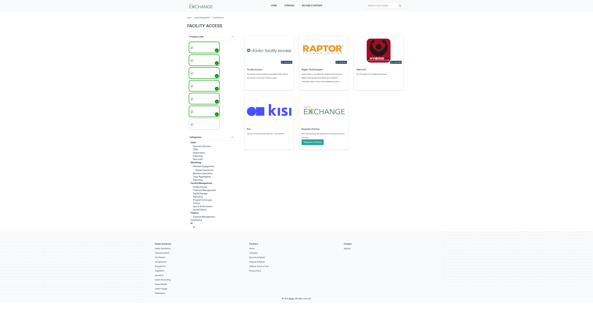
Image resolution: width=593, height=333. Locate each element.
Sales (193, 142)
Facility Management (201, 183)
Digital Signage (200, 193)
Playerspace (160, 293)
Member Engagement (203, 166)
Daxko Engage (161, 289)
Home (274, 5)
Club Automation (162, 253)
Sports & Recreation (202, 206)
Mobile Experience (204, 170)
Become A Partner (312, 5)
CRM (195, 149)
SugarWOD (159, 271)
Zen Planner (160, 257)
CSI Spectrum (160, 262)
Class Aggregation (202, 176)
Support (347, 248)
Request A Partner (257, 262)
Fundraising (196, 220)
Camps (196, 203)
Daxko (291, 299)
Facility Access (200, 187)
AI (192, 223)
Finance (195, 213)
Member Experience (203, 173)
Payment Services (202, 146)
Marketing (196, 162)
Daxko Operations (162, 248)
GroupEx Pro (160, 266)
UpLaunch (159, 275)
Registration (199, 153)
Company (289, 5)
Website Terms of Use (259, 266)
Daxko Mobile (161, 284)
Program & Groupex (202, 200)
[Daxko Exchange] (200, 5)
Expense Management (204, 217)
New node (198, 159)
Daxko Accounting (163, 280)
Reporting (198, 156)
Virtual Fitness (200, 209)
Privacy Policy (255, 271)
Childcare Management (204, 190)
